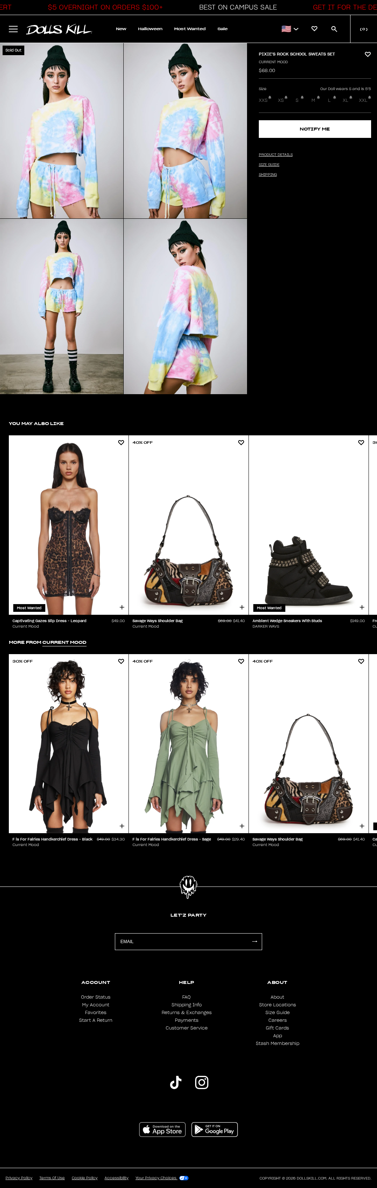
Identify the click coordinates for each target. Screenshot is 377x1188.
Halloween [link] (150, 28)
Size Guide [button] (269, 165)
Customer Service (187, 1028)
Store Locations (277, 1005)
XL (345, 100)
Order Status (95, 997)
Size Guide (277, 1012)
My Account (95, 1005)
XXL (363, 100)
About (277, 997)
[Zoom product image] (61, 130)
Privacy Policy (19, 1178)
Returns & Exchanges (187, 1012)
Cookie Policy (85, 1178)
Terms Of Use (52, 1178)
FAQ (186, 997)
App (277, 1036)
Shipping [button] (268, 174)
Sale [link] (223, 28)
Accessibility (116, 1178)
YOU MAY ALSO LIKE (36, 423)
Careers (277, 1020)
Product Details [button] (276, 155)
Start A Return (95, 1020)
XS (281, 100)
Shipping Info (187, 1005)
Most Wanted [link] (190, 28)
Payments (186, 1020)
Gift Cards (277, 1028)
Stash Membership (277, 1043)
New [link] (121, 28)
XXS (263, 100)
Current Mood (273, 62)
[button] (103, 7)
